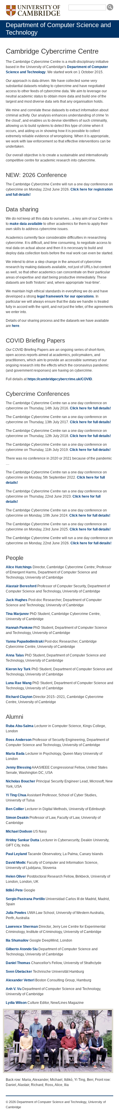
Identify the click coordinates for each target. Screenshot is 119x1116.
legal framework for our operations (65, 296)
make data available (26, 224)
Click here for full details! (90, 408)
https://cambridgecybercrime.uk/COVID (59, 379)
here (15, 326)
